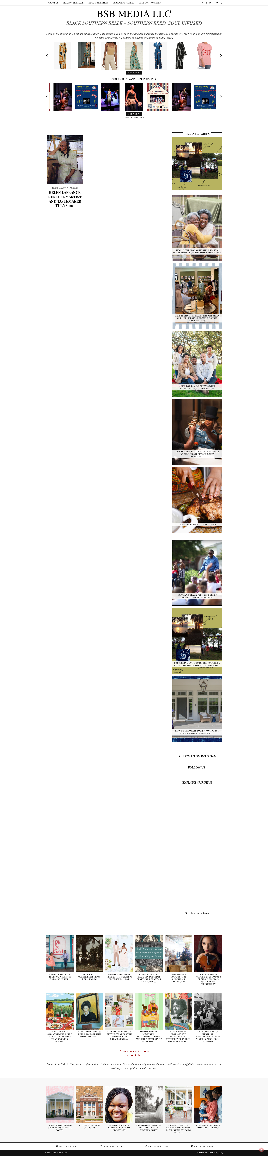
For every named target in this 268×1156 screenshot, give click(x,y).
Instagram (112, 1146)
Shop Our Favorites (150, 2)
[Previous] (47, 56)
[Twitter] (203, 2)
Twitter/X (67, 1146)
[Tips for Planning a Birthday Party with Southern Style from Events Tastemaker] (119, 1011)
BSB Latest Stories (123, 2)
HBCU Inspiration (98, 2)
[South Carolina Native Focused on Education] (119, 1104)
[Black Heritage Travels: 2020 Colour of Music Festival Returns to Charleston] (208, 953)
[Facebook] (213, 2)
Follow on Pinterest (198, 913)
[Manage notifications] (261, 1150)
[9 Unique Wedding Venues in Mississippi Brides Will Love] (119, 953)
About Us (53, 2)
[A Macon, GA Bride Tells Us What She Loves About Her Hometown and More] (60, 953)
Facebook (158, 1146)
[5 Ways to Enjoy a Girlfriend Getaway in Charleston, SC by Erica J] (178, 1104)
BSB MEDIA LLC (134, 13)
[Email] (217, 2)
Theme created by (210, 1153)
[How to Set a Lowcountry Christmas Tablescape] (178, 953)
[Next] (221, 56)
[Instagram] (206, 2)
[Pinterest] (210, 2)
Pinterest (203, 1146)
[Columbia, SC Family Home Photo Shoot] (208, 1104)
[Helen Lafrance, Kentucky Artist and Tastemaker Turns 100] (65, 159)
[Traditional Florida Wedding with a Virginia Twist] (149, 1104)
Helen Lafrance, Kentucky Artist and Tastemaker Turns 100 (65, 199)
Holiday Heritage (73, 2)
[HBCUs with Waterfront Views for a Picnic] (89, 953)
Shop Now (134, 73)
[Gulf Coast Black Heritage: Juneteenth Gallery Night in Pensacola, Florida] (208, 1011)
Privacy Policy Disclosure (134, 1051)
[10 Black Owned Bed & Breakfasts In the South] (60, 1104)
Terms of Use (134, 1055)
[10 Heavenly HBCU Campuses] (89, 1104)
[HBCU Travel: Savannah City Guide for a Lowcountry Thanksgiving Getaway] (60, 1011)
